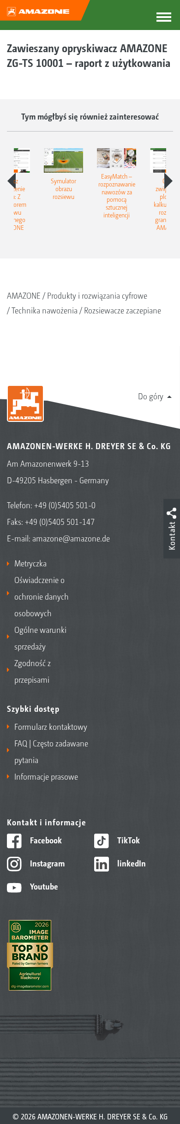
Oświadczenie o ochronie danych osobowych (41, 596)
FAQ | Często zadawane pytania (51, 751)
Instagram (46, 863)
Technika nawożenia (45, 310)
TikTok (127, 839)
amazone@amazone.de (71, 538)
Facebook (45, 839)
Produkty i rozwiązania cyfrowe (97, 295)
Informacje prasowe (46, 776)
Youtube (43, 886)
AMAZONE (24, 295)
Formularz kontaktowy (50, 726)
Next (168, 181)
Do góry (150, 395)
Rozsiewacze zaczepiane (122, 310)
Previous (11, 181)
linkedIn (130, 863)
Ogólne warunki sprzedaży (40, 637)
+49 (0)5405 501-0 (65, 504)
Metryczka (30, 563)
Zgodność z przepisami (32, 670)
